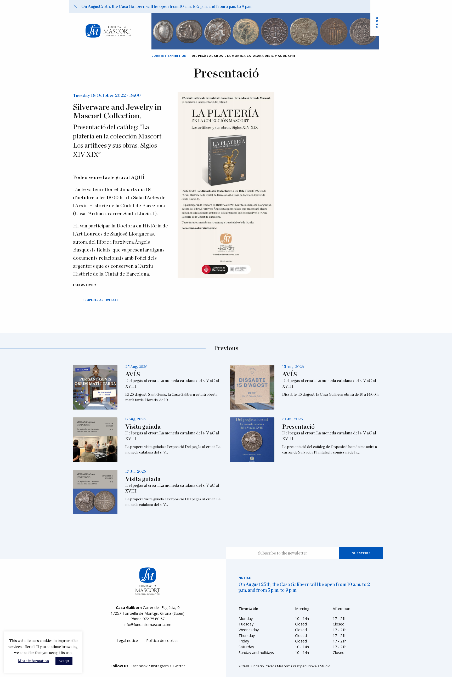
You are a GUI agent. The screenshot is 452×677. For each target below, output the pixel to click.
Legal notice (127, 640)
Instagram (160, 665)
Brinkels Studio (318, 666)
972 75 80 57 (154, 618)
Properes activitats (100, 300)
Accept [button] (64, 661)
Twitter (178, 665)
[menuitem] (127, 640)
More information (33, 661)
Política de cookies (162, 640)
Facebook (139, 665)
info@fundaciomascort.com (147, 624)
